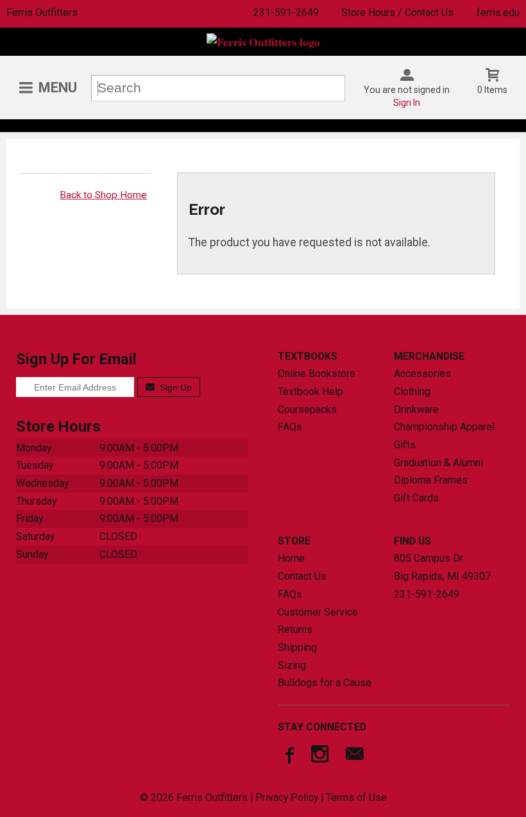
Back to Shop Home (103, 195)
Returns (295, 629)
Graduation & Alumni (438, 463)
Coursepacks (307, 409)
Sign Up (174, 387)
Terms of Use (356, 797)
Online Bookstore (316, 373)
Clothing (412, 391)
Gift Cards (416, 498)
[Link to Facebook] (288, 756)
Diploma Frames (431, 480)
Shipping (297, 647)
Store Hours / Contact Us (397, 12)
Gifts (405, 445)
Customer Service (318, 612)
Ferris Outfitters (42, 12)
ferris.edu (498, 12)
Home (291, 558)
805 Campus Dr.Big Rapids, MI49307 (442, 567)
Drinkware (416, 409)
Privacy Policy (286, 797)
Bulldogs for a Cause (324, 683)
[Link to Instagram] (321, 756)
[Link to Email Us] (354, 756)
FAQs (290, 427)
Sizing (292, 665)
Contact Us (302, 576)
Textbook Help (310, 391)
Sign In (406, 102)
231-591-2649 (286, 12)
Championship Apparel (444, 427)
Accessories (422, 373)
